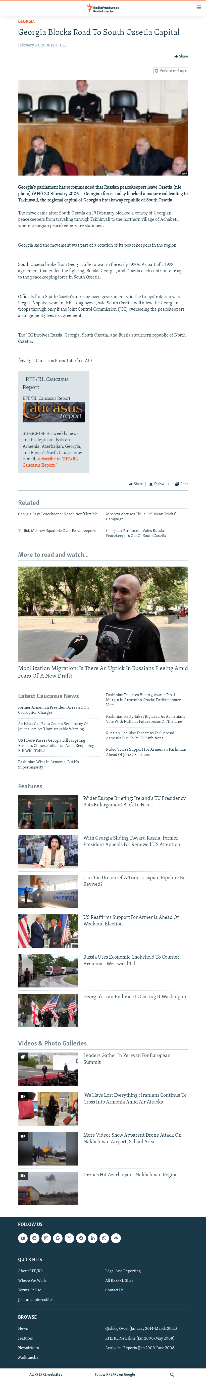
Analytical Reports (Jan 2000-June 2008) (140, 1348)
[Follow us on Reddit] (34, 1238)
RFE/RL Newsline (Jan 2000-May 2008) (140, 1338)
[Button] (181, 56)
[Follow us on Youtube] (23, 1238)
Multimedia (28, 1357)
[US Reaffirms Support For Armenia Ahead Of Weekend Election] (48, 931)
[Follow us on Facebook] (81, 1238)
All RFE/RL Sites (119, 1281)
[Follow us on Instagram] (46, 1238)
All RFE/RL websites (45, 1375)
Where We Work (32, 1281)
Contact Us (114, 1290)
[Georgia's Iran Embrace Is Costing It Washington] (48, 1010)
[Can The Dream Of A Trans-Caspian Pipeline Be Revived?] (48, 891)
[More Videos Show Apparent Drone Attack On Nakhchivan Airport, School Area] (48, 1149)
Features (25, 1338)
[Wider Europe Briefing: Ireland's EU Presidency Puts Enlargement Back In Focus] (48, 812)
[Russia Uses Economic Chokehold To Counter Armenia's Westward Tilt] (48, 970)
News (23, 1329)
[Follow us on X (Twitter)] (69, 1238)
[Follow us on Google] (58, 1238)
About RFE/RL (30, 1271)
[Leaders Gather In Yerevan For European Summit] (48, 1069)
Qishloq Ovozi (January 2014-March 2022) (141, 1329)
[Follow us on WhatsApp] (104, 1238)
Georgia (26, 22)
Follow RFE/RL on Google (115, 1375)
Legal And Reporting (123, 1271)
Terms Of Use (29, 1290)
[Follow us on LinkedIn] (92, 1238)
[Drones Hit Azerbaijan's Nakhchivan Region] (48, 1188)
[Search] (172, 1374)
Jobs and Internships (36, 1300)
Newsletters (28, 1348)
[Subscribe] (116, 1238)
